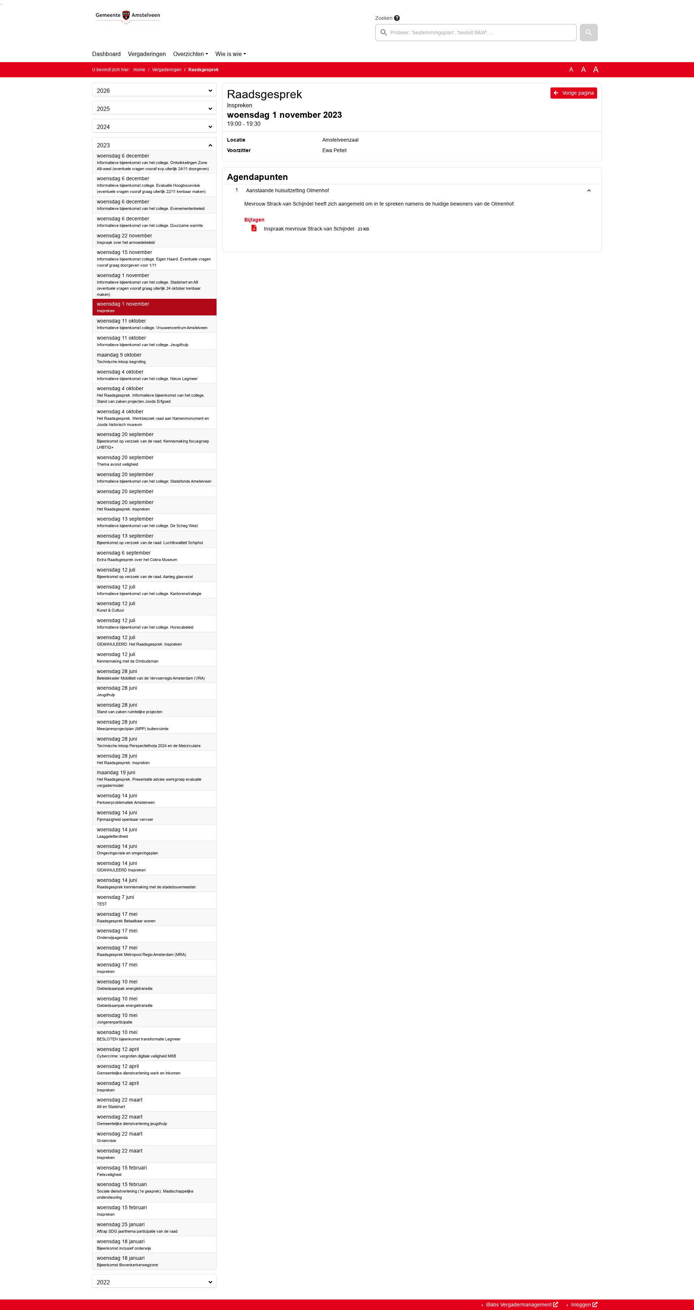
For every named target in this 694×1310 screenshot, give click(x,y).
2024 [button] (103, 127)
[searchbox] (476, 32)
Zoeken (384, 18)
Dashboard (106, 54)
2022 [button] (103, 1282)
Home (139, 69)
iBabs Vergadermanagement (519, 1304)
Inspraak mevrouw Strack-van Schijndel (315, 229)
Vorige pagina (577, 93)
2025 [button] (103, 109)
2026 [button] (103, 91)
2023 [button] (103, 145)
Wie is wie (228, 54)
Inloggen (581, 1304)
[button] (589, 32)
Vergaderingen (147, 54)
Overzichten (188, 54)
